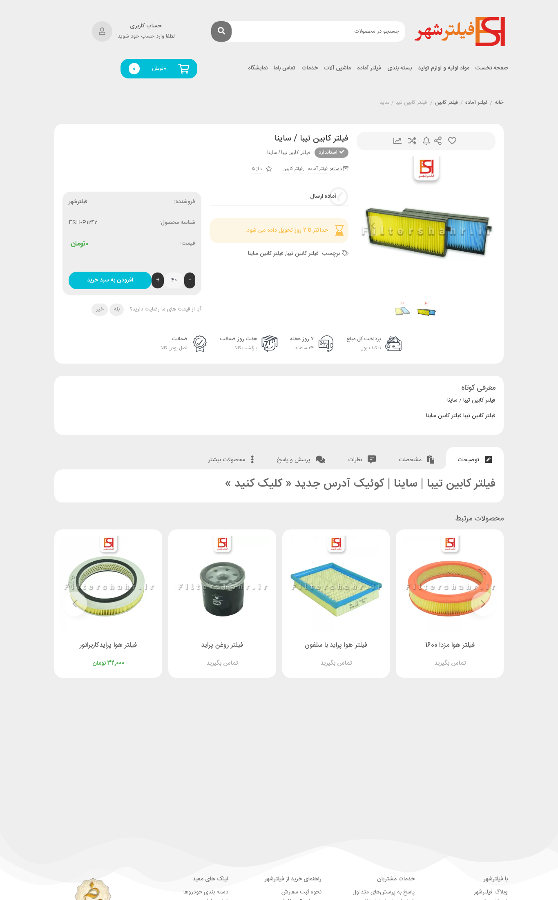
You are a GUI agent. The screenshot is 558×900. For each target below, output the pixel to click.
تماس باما (284, 68)
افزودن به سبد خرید (110, 280)
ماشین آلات (337, 68)
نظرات (356, 460)
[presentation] (373, 226)
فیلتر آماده (369, 68)
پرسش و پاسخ (294, 460)
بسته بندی (399, 68)
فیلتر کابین (446, 103)
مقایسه (412, 141)
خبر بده (426, 141)
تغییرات (397, 141)
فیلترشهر (78, 202)
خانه (499, 103)
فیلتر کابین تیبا (302, 254)
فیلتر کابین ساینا (265, 254)
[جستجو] (221, 31)
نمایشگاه (258, 68)
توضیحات (469, 460)
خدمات (309, 68)
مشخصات (411, 460)
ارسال (438, 141)
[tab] (475, 458)
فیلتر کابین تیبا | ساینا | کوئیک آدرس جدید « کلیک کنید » (360, 484)
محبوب (452, 141)
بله (117, 309)
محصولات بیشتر (227, 460)
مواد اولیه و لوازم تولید (443, 68)
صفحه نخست (491, 68)
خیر (100, 309)
